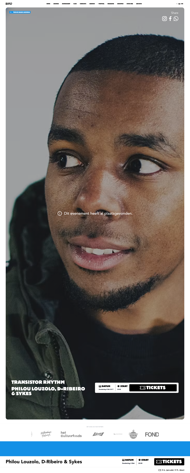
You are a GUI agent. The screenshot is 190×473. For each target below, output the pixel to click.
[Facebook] (170, 18)
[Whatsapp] (176, 18)
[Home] (9, 4)
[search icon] (177, 3)
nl (179, 3)
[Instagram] (164, 18)
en (182, 3)
